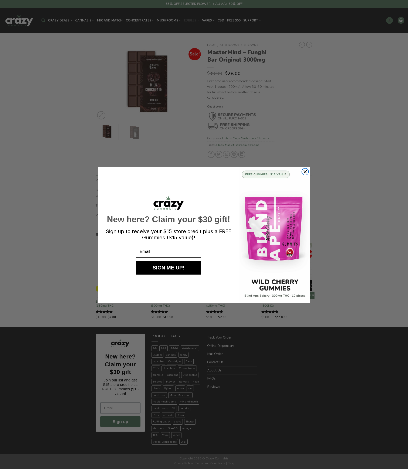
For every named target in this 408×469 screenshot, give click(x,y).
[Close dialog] (305, 171)
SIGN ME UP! (168, 268)
